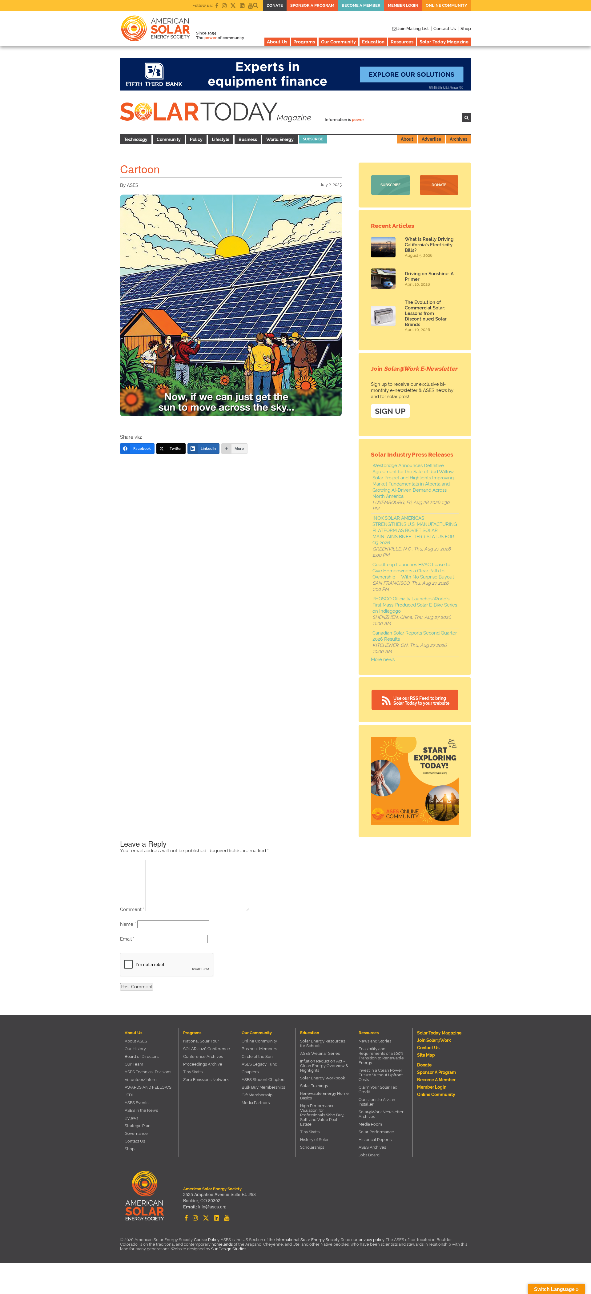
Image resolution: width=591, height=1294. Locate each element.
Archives (458, 139)
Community (169, 139)
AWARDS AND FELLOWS (148, 1087)
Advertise (431, 139)
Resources (402, 42)
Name (128, 924)
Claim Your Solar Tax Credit (378, 1089)
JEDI (129, 1095)
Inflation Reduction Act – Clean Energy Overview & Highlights (324, 1066)
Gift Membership (257, 1095)
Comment (132, 909)
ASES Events (136, 1102)
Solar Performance (376, 1132)
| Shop (464, 28)
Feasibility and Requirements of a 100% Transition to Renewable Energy (381, 1055)
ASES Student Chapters (263, 1079)
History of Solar (314, 1139)
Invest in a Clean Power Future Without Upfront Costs (381, 1075)
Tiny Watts (193, 1072)
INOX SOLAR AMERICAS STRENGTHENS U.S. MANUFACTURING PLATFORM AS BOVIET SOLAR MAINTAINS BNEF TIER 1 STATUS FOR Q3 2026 (414, 530)
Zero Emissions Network (206, 1079)
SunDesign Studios (228, 1249)
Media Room (370, 1124)
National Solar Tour (201, 1041)
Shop (130, 1149)
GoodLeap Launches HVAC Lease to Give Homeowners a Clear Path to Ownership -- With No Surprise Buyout (413, 571)
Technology (135, 139)
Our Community (338, 42)
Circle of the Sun (257, 1056)
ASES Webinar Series (320, 1053)
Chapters (250, 1072)
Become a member (361, 5)
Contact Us (135, 1141)
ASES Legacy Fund (259, 1064)
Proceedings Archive (202, 1064)
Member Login (403, 5)
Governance (136, 1133)
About (407, 139)
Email (127, 939)
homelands (222, 1244)
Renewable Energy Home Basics (324, 1095)
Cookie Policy (206, 1239)
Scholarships (312, 1147)
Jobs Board (369, 1155)
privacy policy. (372, 1239)
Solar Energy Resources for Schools (322, 1043)
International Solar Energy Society (307, 1239)
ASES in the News (141, 1110)
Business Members (259, 1048)
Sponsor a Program (312, 5)
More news (383, 659)
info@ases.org (212, 1206)
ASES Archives (372, 1147)
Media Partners (256, 1102)
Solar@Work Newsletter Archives (381, 1114)
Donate (275, 5)
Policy (196, 139)
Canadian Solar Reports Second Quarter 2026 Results (414, 636)
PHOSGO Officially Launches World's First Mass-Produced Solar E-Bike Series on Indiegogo (414, 605)
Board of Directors (142, 1056)
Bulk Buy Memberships (263, 1087)
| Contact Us (443, 28)
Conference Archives (203, 1056)
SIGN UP (390, 411)
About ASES (136, 1041)
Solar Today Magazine (444, 42)
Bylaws (131, 1118)
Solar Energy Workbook (322, 1078)
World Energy (280, 139)
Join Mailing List (412, 28)
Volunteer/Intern (141, 1079)
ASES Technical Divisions (148, 1072)
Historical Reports (375, 1139)
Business (248, 139)
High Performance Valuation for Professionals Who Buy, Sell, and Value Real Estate (322, 1115)
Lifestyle (220, 139)
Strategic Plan (138, 1125)
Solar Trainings (314, 1085)
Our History (135, 1048)
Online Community (446, 5)
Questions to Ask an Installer (377, 1102)
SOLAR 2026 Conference (206, 1048)
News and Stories (375, 1041)
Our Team (134, 1064)
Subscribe (313, 139)
